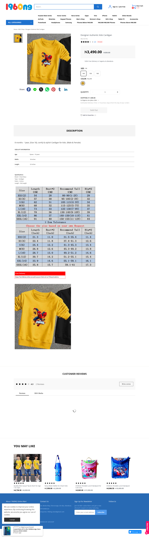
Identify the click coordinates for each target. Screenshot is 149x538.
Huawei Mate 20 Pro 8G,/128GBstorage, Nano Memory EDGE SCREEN (27, 530)
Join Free (122, 7)
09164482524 (44, 509)
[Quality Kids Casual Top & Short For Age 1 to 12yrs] (28, 468)
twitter (41, 89)
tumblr (59, 89)
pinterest (53, 89)
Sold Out (94, 110)
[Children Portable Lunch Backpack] (120, 468)
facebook (29, 89)
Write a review (126, 384)
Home (15, 29)
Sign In (115, 7)
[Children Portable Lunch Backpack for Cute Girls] (89, 468)
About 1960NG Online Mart (16, 501)
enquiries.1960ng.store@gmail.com (52, 512)
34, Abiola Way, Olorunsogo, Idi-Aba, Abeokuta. (56, 506)
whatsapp (47, 89)
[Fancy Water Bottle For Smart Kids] (58, 468)
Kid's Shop (21, 29)
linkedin (66, 89)
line (35, 89)
